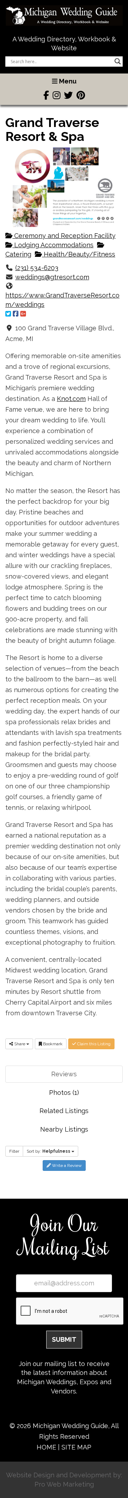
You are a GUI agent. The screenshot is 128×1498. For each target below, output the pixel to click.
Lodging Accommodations (53, 245)
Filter (14, 1151)
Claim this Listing (93, 1043)
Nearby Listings (64, 1129)
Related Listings (64, 1110)
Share (19, 1043)
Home (46, 1447)
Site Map (76, 1447)
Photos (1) (64, 1092)
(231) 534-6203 (36, 267)
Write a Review (66, 1165)
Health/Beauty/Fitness (78, 254)
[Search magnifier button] (118, 61)
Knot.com (71, 398)
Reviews (64, 1074)
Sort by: (48, 1151)
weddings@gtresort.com (52, 277)
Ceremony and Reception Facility (64, 235)
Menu (67, 81)
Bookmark (52, 1043)
